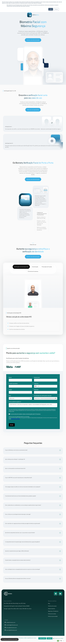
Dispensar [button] (49, 638)
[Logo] (8, 594)
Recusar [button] (56, 9)
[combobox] (60, 640)
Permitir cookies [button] (42, 638)
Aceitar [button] (50, 9)
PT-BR (61, 640)
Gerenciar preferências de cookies (10, 639)
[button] (58, 638)
